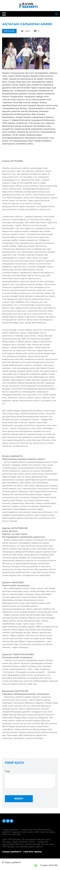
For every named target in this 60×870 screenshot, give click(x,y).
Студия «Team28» (49, 865)
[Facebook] (4, 820)
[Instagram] (8, 820)
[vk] (11, 820)
